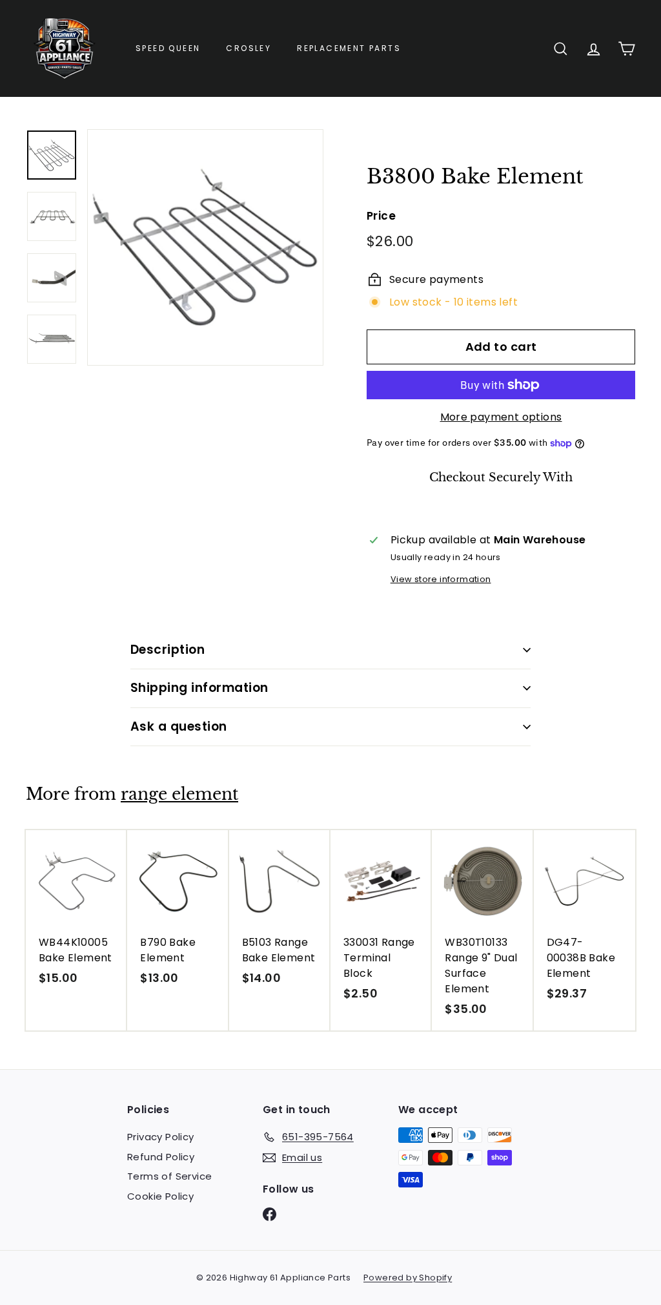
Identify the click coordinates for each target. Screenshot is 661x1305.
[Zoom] (205, 247)
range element (179, 794)
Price (381, 216)
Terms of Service (169, 1176)
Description (167, 649)
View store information (441, 579)
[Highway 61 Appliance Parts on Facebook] (269, 1214)
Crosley (248, 48)
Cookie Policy (160, 1196)
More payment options (501, 417)
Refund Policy (160, 1157)
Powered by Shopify (407, 1277)
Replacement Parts (349, 48)
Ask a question (178, 726)
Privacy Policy (160, 1136)
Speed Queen (168, 48)
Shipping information (199, 687)
